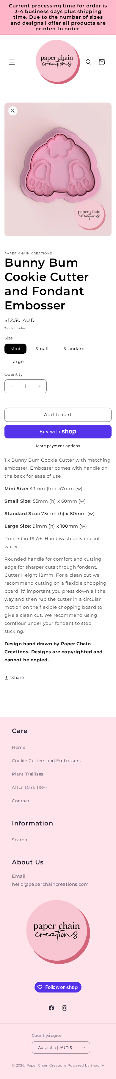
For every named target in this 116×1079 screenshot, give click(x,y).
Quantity (13, 374)
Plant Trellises (27, 774)
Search (19, 839)
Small (42, 348)
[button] (11, 62)
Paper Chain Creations (46, 1065)
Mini (15, 348)
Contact (21, 800)
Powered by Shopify (86, 1065)
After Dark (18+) (29, 787)
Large (17, 361)
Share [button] (17, 677)
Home (18, 747)
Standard (74, 348)
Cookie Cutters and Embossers (46, 760)
